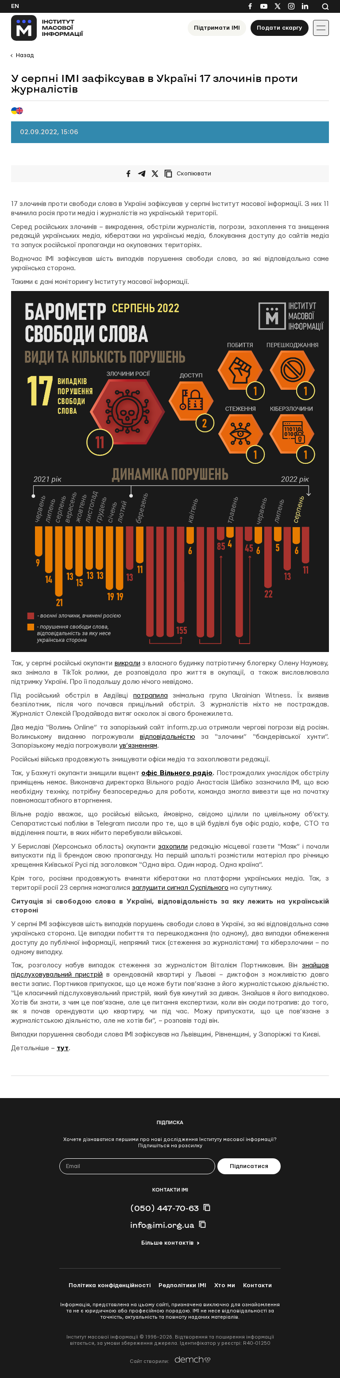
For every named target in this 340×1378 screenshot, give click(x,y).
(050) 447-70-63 (164, 1208)
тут (63, 1048)
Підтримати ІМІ (217, 28)
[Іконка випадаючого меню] (321, 28)
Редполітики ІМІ (182, 1285)
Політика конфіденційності (110, 1285)
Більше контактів (167, 1243)
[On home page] (47, 28)
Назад (25, 55)
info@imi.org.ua (162, 1225)
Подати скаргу (279, 28)
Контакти (257, 1285)
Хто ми (224, 1285)
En (15, 6)
